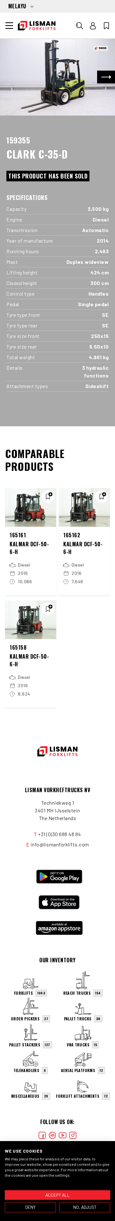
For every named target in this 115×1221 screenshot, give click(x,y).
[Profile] (93, 25)
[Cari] (79, 25)
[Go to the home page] (37, 25)
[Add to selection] (48, 496)
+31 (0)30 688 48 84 (59, 834)
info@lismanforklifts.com (60, 844)
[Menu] (9, 25)
